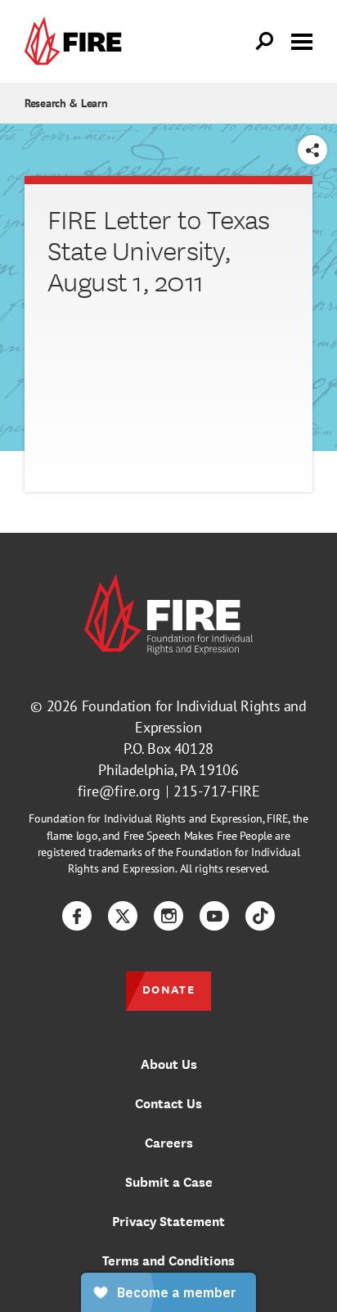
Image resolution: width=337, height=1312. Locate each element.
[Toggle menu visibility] (301, 40)
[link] (77, 41)
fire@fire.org (119, 791)
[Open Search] (265, 42)
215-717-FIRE (216, 791)
